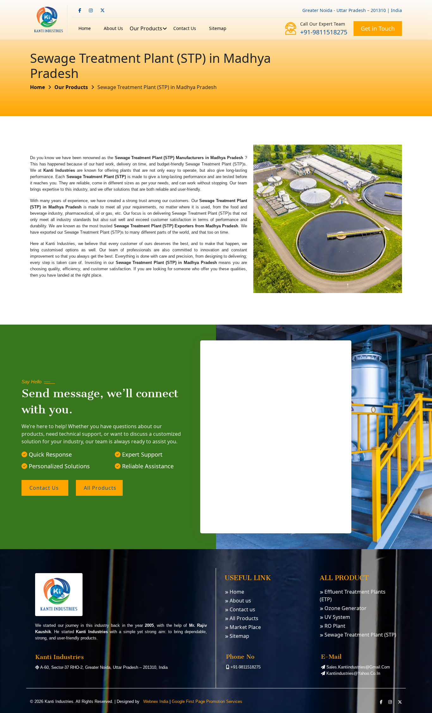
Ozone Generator (345, 608)
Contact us (184, 28)
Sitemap (217, 28)
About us (239, 600)
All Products (243, 618)
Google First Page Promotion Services (207, 701)
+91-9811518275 (323, 32)
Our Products (146, 28)
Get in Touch (378, 28)
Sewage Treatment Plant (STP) (359, 634)
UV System (336, 617)
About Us (113, 28)
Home (84, 28)
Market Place (244, 627)
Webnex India (155, 701)
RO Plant (334, 625)
